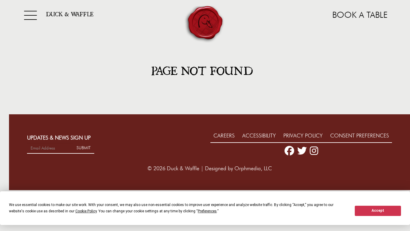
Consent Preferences (359, 135)
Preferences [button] (207, 211)
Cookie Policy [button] (86, 211)
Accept (378, 210)
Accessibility (259, 135)
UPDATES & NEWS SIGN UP (59, 137)
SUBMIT (84, 147)
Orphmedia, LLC (253, 168)
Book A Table (359, 15)
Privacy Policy (303, 135)
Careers (224, 135)
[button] (205, 24)
